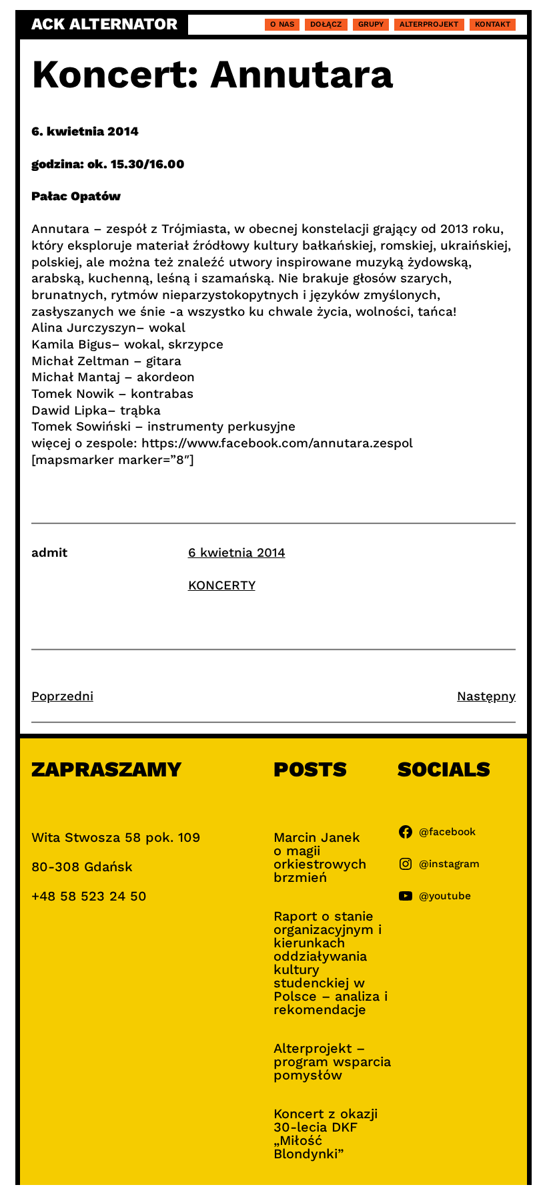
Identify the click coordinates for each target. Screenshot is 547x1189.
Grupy (371, 24)
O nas (282, 24)
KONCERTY (221, 585)
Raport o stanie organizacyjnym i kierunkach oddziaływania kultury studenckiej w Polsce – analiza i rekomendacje (331, 962)
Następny (486, 696)
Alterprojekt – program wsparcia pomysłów (332, 1061)
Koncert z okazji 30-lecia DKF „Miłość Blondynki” (326, 1133)
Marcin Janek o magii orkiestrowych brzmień (320, 857)
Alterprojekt (429, 24)
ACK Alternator (104, 24)
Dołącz (326, 24)
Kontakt (492, 24)
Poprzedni (62, 696)
